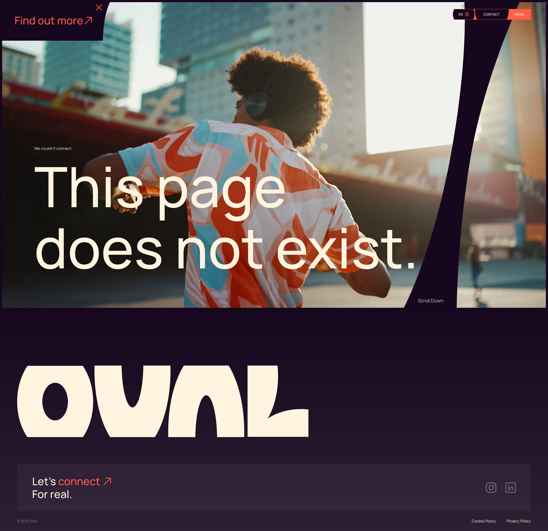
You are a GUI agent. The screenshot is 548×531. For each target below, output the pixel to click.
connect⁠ (80, 481)
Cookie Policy (484, 521)
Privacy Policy (519, 521)
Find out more (49, 20)
